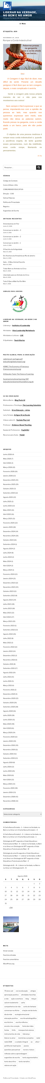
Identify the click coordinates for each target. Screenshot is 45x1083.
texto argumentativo (30, 1058)
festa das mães (27, 1026)
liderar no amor (9, 1038)
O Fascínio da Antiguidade (12, 249)
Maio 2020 (7, 724)
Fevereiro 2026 (9, 471)
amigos (33, 991)
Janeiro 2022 (8, 651)
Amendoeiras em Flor (11, 224)
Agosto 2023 (8, 600)
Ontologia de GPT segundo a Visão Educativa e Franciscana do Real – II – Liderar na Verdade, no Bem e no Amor (22, 843)
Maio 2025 (7, 510)
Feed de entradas (9, 955)
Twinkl (21, 435)
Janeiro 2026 (8, 476)
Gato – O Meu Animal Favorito (14, 262)
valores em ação (10, 1065)
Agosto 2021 (8, 673)
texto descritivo (10, 1061)
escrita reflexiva (22, 1022)
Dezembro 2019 (9, 745)
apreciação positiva (11, 995)
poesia (26, 1046)
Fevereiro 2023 (9, 626)
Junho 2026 (7, 454)
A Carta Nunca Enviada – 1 (27, 837)
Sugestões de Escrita (11, 211)
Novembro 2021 (9, 660)
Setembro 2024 (9, 544)
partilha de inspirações (12, 1046)
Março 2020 (7, 733)
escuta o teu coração (12, 1026)
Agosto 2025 (8, 497)
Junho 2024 (7, 557)
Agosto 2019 (8, 762)
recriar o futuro (28, 1050)
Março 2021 (7, 685)
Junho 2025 (7, 506)
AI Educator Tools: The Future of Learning (18, 374)
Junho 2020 (7, 720)
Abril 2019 (7, 780)
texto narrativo (24, 1061)
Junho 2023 (7, 608)
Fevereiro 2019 (8, 788)
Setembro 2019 (9, 758)
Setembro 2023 (9, 596)
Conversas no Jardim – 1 (12, 243)
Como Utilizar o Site (10, 185)
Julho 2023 (7, 604)
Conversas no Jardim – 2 (12, 237)
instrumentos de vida (12, 1034)
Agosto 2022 (8, 634)
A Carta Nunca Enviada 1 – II (28, 830)
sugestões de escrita (12, 1058)
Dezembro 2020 (9, 694)
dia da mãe (8, 1014)
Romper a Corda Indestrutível (17, 40)
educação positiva (11, 1018)
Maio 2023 (7, 613)
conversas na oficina (11, 1010)
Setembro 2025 (9, 493)
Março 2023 (7, 621)
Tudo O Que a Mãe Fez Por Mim (14, 281)
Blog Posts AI (20, 400)
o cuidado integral (21, 1042)
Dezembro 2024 (9, 531)
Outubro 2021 (8, 664)
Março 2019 (7, 784)
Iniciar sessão (8, 951)
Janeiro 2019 (8, 792)
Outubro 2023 (8, 591)
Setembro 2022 (9, 630)
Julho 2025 (7, 501)
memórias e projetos (26, 1038)
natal (38, 1038)
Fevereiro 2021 (8, 690)
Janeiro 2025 (8, 527)
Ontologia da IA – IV (20, 868)
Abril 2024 (7, 566)
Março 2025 (7, 519)
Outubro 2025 (8, 489)
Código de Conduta (10, 181)
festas (6, 1030)
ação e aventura (17, 999)
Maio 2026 (7, 459)
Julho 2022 (7, 638)
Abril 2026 (7, 463)
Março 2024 (7, 570)
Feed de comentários (11, 959)
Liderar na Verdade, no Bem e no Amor (20, 14)
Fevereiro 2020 (9, 737)
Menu (24, 23)
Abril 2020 (7, 728)
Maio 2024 (7, 561)
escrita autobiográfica (28, 1018)
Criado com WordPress (28, 1078)
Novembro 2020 (9, 698)
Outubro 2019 (8, 754)
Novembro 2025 (9, 484)
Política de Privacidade (11, 202)
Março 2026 (7, 467)
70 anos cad (8, 991)
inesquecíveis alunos (26, 1030)
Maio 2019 (7, 775)
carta (23, 1003)
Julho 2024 (7, 553)
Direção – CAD (8, 194)
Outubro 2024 (8, 540)
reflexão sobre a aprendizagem (15, 1054)
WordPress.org (8, 964)
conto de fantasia (29, 1007)
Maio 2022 (7, 643)
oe (32, 1042)
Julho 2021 (7, 677)
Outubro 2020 (8, 703)
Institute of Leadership (21, 325)
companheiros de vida (12, 1007)
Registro (6, 206)
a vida (6, 999)
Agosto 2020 (8, 711)
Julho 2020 (7, 715)
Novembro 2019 (9, 750)
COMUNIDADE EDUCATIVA (13, 189)
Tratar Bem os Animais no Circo (14, 269)
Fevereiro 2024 (9, 574)
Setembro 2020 (9, 707)
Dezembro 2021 (9, 655)
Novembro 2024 (9, 536)
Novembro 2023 (9, 587)
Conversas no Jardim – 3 (12, 230)
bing (27, 999)
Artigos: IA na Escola (22, 415)
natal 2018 (8, 1042)
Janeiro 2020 (8, 741)
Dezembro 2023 (9, 583)
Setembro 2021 (9, 668)
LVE (21, 335)
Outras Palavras (9, 198)
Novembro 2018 (9, 801)
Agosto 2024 (8, 549)
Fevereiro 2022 (8, 647)
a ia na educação (22, 991)
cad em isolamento (11, 1003)
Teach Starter (19, 340)
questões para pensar (12, 1050)
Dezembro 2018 (9, 797)
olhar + (37, 1042)
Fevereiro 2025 (9, 523)
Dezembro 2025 (9, 480)
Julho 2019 (7, 767)
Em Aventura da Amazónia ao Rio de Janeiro (19, 256)
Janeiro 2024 (8, 578)
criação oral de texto (29, 1010)
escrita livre (8, 1022)
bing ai (34, 999)
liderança (26, 1034)
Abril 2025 (7, 514)
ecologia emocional (22, 1014)
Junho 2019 (7, 771)
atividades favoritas (28, 995)
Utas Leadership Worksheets (23, 330)
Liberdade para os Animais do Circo (16, 275)
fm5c (14, 1030)
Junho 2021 (7, 681)
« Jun (11, 907)
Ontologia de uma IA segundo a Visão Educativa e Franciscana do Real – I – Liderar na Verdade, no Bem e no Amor (22, 855)
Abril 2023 (7, 617)
